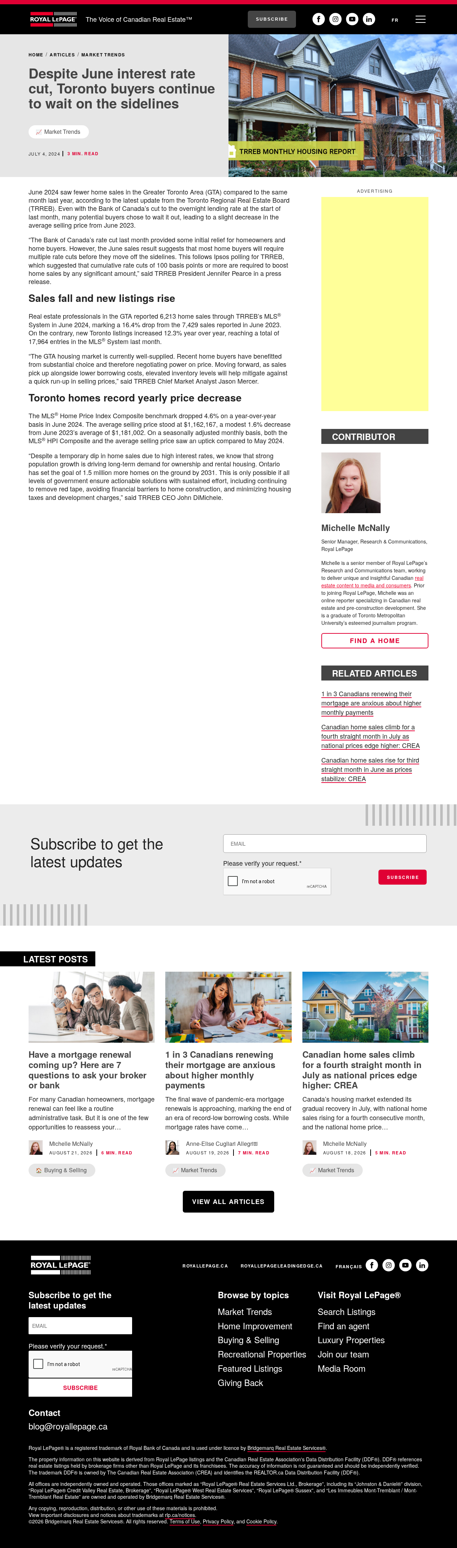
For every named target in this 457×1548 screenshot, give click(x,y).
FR (395, 20)
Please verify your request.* (262, 862)
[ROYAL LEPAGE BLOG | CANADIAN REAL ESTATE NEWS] (54, 19)
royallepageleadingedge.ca (282, 1266)
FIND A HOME (375, 640)
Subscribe (272, 19)
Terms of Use (185, 1521)
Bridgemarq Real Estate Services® (286, 1447)
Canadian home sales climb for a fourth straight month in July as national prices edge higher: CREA (370, 736)
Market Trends (103, 54)
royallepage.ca (205, 1266)
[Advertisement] (374, 304)
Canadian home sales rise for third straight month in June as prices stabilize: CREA (370, 769)
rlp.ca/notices (180, 1514)
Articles (62, 54)
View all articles (228, 1201)
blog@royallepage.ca (68, 1426)
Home (36, 54)
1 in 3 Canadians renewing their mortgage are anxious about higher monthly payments (371, 703)
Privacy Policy (218, 1521)
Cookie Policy (261, 1521)
